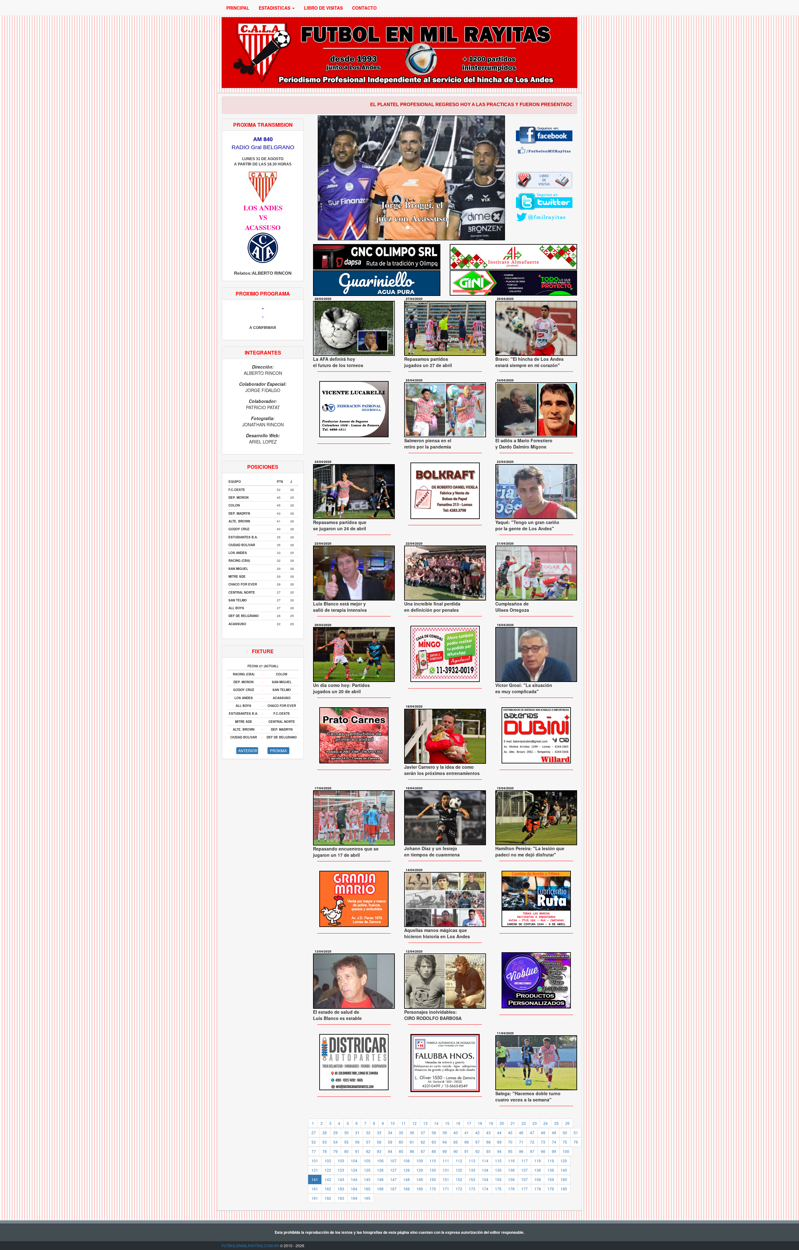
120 (564, 1160)
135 (498, 1170)
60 (401, 1142)
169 (419, 1188)
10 (392, 1123)
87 (423, 1151)
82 (368, 1151)
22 (524, 1123)
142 (328, 1179)
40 (455, 1132)
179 (550, 1188)
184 (354, 1198)
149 (419, 1179)
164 (354, 1188)
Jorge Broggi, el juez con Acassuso (353, 211)
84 (390, 1151)
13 (425, 1123)
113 (472, 1160)
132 (459, 1170)
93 (488, 1151)
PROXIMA (278, 750)
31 (357, 1132)
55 (346, 1142)
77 (313, 1151)
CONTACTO (364, 8)
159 (550, 1179)
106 (380, 1160)
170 (432, 1188)
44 (499, 1132)
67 (477, 1142)
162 (328, 1188)
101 (314, 1160)
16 (458, 1123)
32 (368, 1132)
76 (576, 1142)
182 (328, 1198)
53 (324, 1142)
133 (472, 1170)
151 (446, 1179)
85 (401, 1151)
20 (502, 1123)
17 (469, 1123)
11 (403, 1123)
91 (466, 1151)
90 (455, 1151)
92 (477, 1151)
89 (445, 1151)
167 (393, 1188)
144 (354, 1179)
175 (498, 1188)
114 (485, 1160)
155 (498, 1179)
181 (314, 1198)
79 (335, 1151)
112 (459, 1160)
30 (346, 1132)
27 (313, 1132)
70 (510, 1142)
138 (537, 1170)
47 (532, 1132)
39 (445, 1132)
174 (485, 1188)
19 (491, 1123)
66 (466, 1142)
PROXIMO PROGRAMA (263, 293)
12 (414, 1123)
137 (524, 1170)
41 (466, 1132)
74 (554, 1142)
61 (412, 1142)
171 (446, 1188)
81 (357, 1151)
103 (341, 1160)
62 (423, 1142)
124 (354, 1170)
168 (406, 1188)
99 (554, 1151)
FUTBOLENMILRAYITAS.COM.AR (250, 1245)
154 (485, 1179)
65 (455, 1142)
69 (499, 1142)
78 (324, 1151)
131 (446, 1170)
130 (432, 1170)
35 (401, 1132)
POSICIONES (262, 466)
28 (324, 1132)
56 (357, 1142)
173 (472, 1188)
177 (524, 1188)
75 (565, 1142)
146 (380, 1179)
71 (521, 1142)
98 (543, 1151)
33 (379, 1132)
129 (419, 1170)
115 (498, 1160)
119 (550, 1160)
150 (432, 1179)
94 (499, 1151)
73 (543, 1142)
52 (313, 1142)
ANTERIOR (247, 750)
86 (412, 1151)
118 (537, 1160)
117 (524, 1160)
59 (390, 1142)
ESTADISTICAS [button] (275, 8)
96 (521, 1151)
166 (380, 1188)
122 (328, 1170)
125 (367, 1170)
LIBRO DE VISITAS (323, 8)
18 (480, 1123)
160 (564, 1179)
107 (393, 1160)
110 (432, 1160)
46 (521, 1132)
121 (314, 1170)
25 (556, 1123)
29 (335, 1132)
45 (510, 1132)
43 (488, 1132)
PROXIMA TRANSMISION (263, 124)
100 (566, 1151)
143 (341, 1179)
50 (565, 1132)
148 (406, 1179)
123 (341, 1170)
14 (436, 1123)
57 (368, 1142)
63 (434, 1142)
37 (423, 1132)
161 (314, 1188)
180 (564, 1188)
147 (393, 1179)
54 (335, 1142)
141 (314, 1179)
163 (341, 1188)
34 (390, 1132)
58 (379, 1142)
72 (532, 1142)
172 (459, 1188)
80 (346, 1151)
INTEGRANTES (263, 352)
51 (576, 1132)
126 (380, 1170)
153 (472, 1179)
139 (550, 1170)
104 (354, 1160)
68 (488, 1142)
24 (545, 1123)
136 (511, 1170)
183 (341, 1198)
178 (537, 1188)
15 (447, 1123)
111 (446, 1160)
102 (328, 1160)
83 (379, 1151)
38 (434, 1132)
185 (367, 1198)
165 (367, 1188)
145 (367, 1179)
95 (510, 1151)
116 (511, 1160)
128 (406, 1170)
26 (567, 1123)
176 (511, 1188)
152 (459, 1179)
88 (434, 1151)
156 (511, 1179)
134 (485, 1170)
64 (445, 1142)
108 (406, 1160)
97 (532, 1151)
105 (367, 1160)
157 (524, 1179)
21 (513, 1123)
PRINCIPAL (237, 8)
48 (543, 1132)
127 (393, 1170)
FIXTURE (263, 651)
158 (537, 1179)
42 (477, 1132)
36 (412, 1132)
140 (564, 1170)
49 (554, 1132)
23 (534, 1123)
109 (419, 1160)
